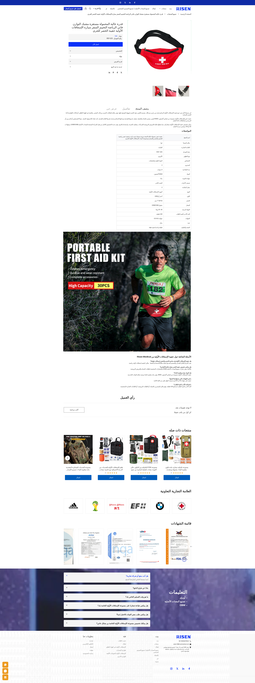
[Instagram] (120, 2)
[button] (183, 91)
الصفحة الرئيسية (185, 14)
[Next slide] (67, 458)
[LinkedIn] (129, 2)
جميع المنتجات (171, 14)
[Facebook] (134, 2)
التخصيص (119, 51)
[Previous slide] (185, 546)
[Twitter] (125, 2)
